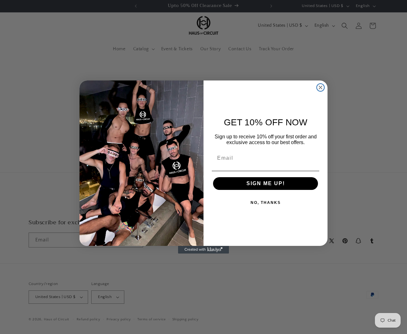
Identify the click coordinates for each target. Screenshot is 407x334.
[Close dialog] (320, 87)
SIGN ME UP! (265, 183)
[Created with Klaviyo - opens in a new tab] (203, 250)
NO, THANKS (266, 202)
